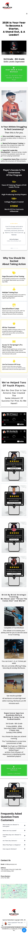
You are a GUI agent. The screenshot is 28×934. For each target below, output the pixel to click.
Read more (14, 234)
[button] (26, 14)
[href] (14, 891)
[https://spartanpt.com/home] (14, 6)
